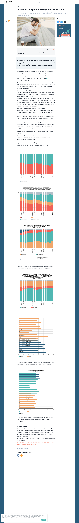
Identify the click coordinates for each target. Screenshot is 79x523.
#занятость (34, 444)
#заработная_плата (41, 442)
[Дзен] (65, 22)
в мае (47, 78)
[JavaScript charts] (21, 148)
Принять (43, 519)
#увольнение (50, 442)
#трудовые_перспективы (24, 444)
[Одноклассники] (9, 21)
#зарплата (33, 442)
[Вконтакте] (6, 21)
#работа (27, 442)
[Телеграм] (58, 22)
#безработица (21, 442)
